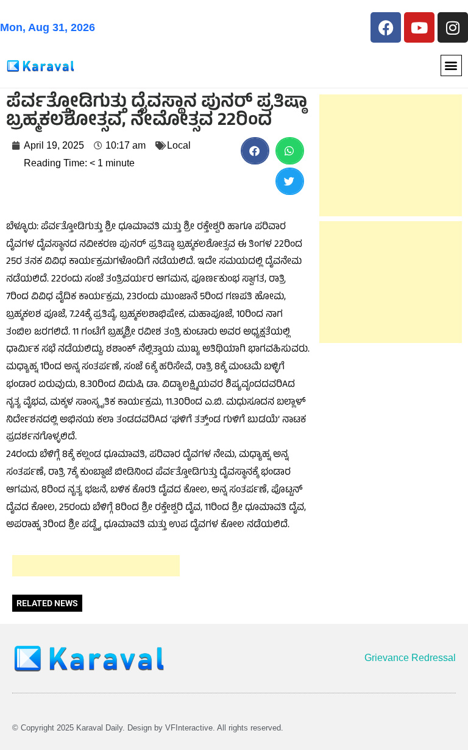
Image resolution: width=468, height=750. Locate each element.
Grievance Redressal (410, 658)
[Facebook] (385, 27)
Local (179, 145)
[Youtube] (419, 27)
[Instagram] (453, 27)
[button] (451, 65)
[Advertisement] (96, 565)
